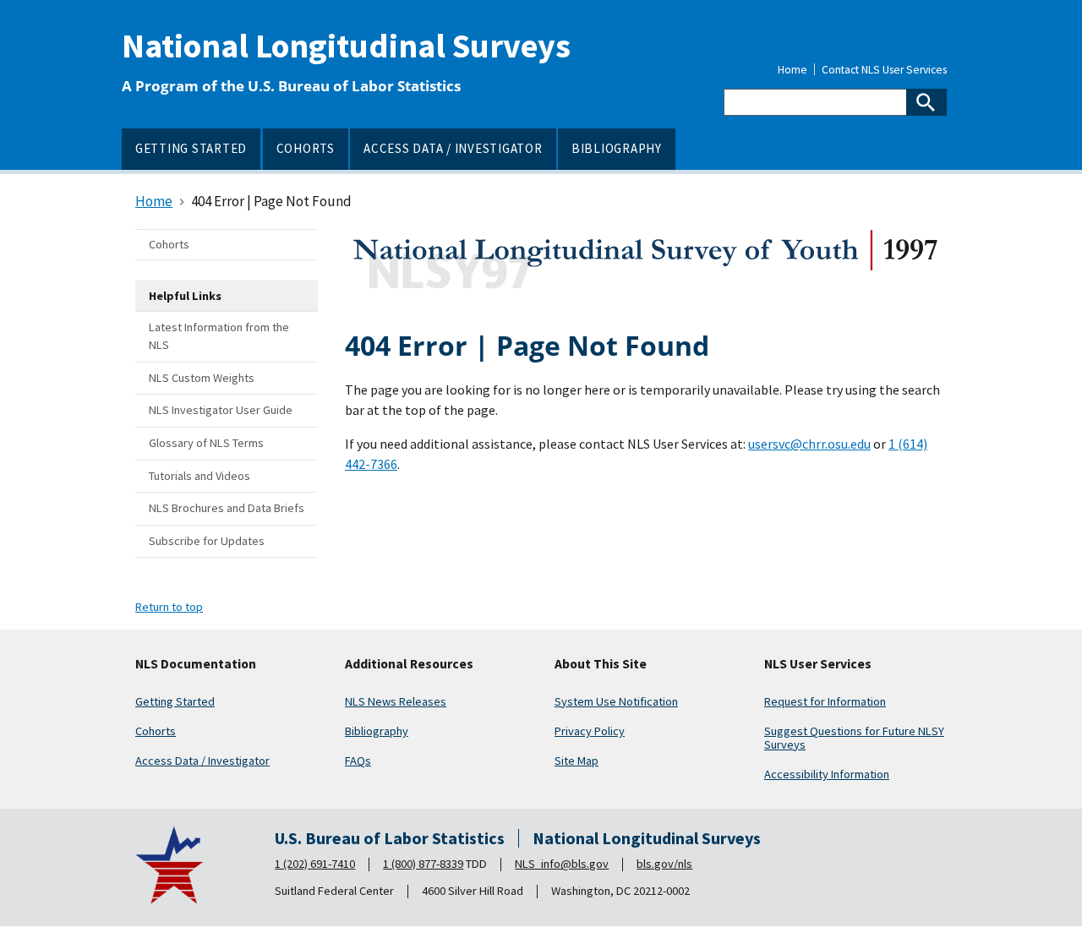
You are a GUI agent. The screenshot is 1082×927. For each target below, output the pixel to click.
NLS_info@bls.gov (562, 863)
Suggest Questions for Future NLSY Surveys (854, 737)
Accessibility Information (826, 774)
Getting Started (175, 701)
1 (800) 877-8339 (423, 863)
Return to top (169, 606)
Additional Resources (409, 664)
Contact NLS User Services (884, 70)
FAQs (358, 760)
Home (792, 70)
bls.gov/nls (664, 863)
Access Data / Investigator (202, 760)
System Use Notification (616, 701)
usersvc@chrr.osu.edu (809, 443)
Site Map (576, 760)
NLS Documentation (195, 664)
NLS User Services (818, 664)
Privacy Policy (590, 731)
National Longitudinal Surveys (346, 46)
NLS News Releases (395, 701)
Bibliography (376, 731)
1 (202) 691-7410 (315, 863)
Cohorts (155, 731)
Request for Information (825, 701)
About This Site (601, 664)
